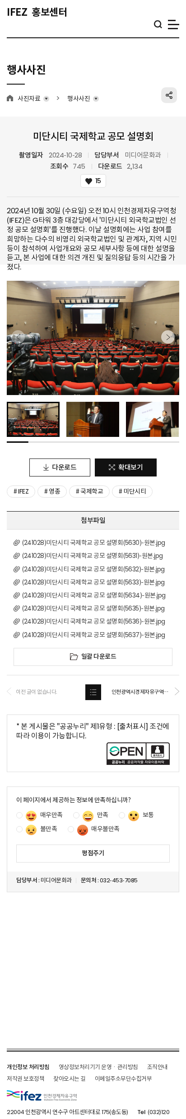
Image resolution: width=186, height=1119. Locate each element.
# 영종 (52, 491)
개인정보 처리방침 (28, 1067)
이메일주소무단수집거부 (123, 1079)
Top (168, 1094)
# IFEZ (21, 491)
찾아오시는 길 (69, 1079)
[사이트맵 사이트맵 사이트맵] (173, 24)
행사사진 (78, 98)
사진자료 (29, 98)
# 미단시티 (132, 491)
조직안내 (157, 1067)
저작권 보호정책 (25, 1079)
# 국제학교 (89, 491)
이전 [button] (18, 337)
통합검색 (157, 24)
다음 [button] (168, 337)
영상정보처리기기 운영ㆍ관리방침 (98, 1067)
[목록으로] (93, 692)
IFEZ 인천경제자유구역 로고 (42, 1095)
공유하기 (169, 95)
